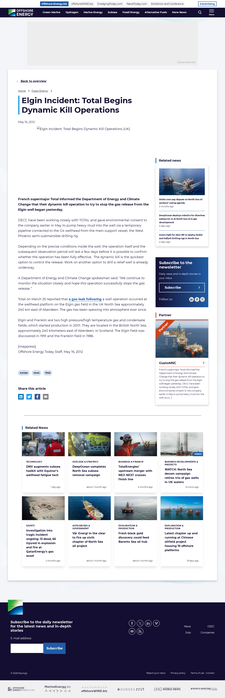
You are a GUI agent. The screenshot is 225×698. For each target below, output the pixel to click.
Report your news (155, 673)
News (187, 626)
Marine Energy (93, 12)
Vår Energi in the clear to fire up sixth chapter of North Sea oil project (88, 540)
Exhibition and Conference (167, 3)
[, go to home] (20, 12)
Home (22, 90)
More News (179, 12)
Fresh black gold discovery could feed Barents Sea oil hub (133, 537)
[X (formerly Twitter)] (140, 623)
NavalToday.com (137, 3)
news (36, 373)
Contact (210, 673)
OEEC (210, 626)
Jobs (188, 632)
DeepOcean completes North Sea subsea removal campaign (89, 471)
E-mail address (21, 638)
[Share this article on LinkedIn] (21, 397)
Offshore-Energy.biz (54, 3)
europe (24, 373)
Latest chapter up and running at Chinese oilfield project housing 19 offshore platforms (181, 542)
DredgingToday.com (110, 3)
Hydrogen (72, 12)
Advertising (207, 3)
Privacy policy (178, 673)
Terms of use (197, 673)
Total (48, 373)
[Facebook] (197, 299)
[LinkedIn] (191, 299)
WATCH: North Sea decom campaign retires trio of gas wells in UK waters (182, 476)
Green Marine (51, 12)
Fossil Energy (131, 12)
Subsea (112, 12)
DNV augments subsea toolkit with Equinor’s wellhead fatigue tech (43, 471)
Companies (207, 632)
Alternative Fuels (156, 12)
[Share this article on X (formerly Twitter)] (29, 397)
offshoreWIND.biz (82, 3)
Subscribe (173, 288)
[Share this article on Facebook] (37, 397)
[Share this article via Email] (46, 397)
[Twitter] (202, 299)
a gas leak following (85, 299)
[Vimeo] (156, 623)
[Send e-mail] (132, 631)
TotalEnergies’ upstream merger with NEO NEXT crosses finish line (135, 473)
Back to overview (33, 81)
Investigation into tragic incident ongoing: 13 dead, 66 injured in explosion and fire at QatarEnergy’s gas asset (41, 543)
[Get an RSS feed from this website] (140, 631)
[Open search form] (200, 12)
